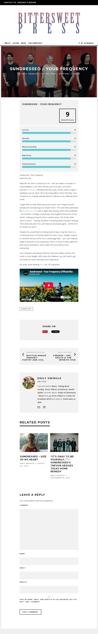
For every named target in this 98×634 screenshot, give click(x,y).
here (41, 264)
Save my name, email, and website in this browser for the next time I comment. (48, 601)
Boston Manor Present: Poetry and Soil (34, 357)
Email (23, 568)
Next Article (64, 352)
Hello (7, 43)
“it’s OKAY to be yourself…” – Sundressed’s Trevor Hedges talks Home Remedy (62, 464)
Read (23, 43)
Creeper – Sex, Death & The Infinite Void (64, 357)
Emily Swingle (30, 74)
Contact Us (10, 2)
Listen (16, 43)
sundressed (26, 309)
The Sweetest (35, 43)
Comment (24, 505)
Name (22, 554)
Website (23, 582)
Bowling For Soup (30, 211)
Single (76, 74)
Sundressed (32, 190)
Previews (64, 74)
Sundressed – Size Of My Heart (33, 458)
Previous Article (35, 352)
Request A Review (26, 2)
